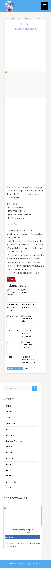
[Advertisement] (25, 53)
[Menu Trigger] (44, 6)
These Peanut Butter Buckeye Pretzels (13, 307)
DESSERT (10, 429)
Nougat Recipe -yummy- (27, 306)
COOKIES (9, 418)
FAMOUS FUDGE (13, 331)
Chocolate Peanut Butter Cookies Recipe (28, 360)
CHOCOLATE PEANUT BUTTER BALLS (27, 334)
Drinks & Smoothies (14, 441)
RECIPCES (10, 464)
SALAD (8, 476)
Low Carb (10, 458)
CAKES (8, 406)
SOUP (26, 368)
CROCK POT (11, 423)
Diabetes (10, 435)
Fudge (9, 357)
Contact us (36, 564)
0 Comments (36, 18)
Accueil (13, 564)
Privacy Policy (24, 564)
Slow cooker (11, 482)
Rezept (9, 470)
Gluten (9, 447)
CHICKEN (10, 412)
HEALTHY (9, 453)
